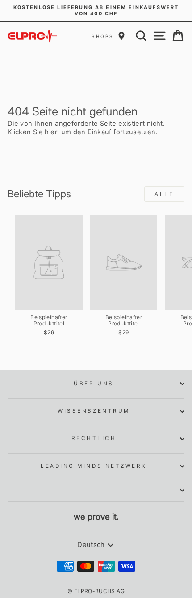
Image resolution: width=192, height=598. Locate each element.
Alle (164, 194)
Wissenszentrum (93, 411)
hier (51, 132)
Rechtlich (94, 438)
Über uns (93, 383)
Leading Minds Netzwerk (94, 466)
